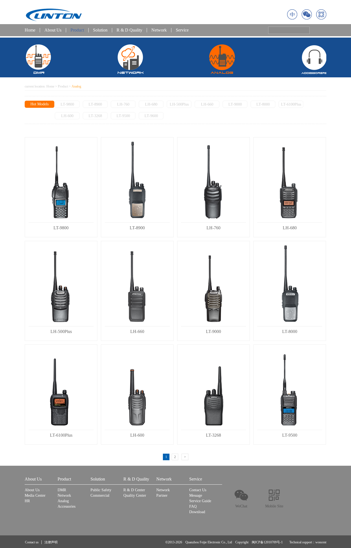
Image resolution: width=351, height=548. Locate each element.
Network (159, 30)
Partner (162, 495)
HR (27, 501)
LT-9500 (123, 116)
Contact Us (197, 490)
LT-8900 (95, 104)
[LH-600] (137, 387)
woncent (320, 542)
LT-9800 (67, 104)
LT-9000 (235, 104)
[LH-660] (137, 283)
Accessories (66, 506)
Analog (63, 501)
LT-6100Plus (291, 104)
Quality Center (134, 495)
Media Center (35, 495)
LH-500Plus (179, 104)
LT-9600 (151, 116)
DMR (62, 490)
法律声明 (51, 542)
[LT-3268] (213, 387)
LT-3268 (95, 116)
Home (30, 30)
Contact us (32, 542)
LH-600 (67, 116)
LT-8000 (263, 104)
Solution (100, 30)
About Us (52, 30)
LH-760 (123, 104)
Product (77, 30)
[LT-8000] (290, 283)
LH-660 (207, 104)
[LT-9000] (213, 283)
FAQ (193, 506)
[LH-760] (213, 179)
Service (182, 30)
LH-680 (151, 104)
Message (195, 495)
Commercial (99, 495)
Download (197, 512)
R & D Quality (129, 30)
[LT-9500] (290, 387)
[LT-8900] (137, 179)
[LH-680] (290, 179)
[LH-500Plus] (61, 283)
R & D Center (134, 490)
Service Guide (200, 501)
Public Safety (100, 490)
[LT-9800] (61, 179)
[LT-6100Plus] (61, 387)
